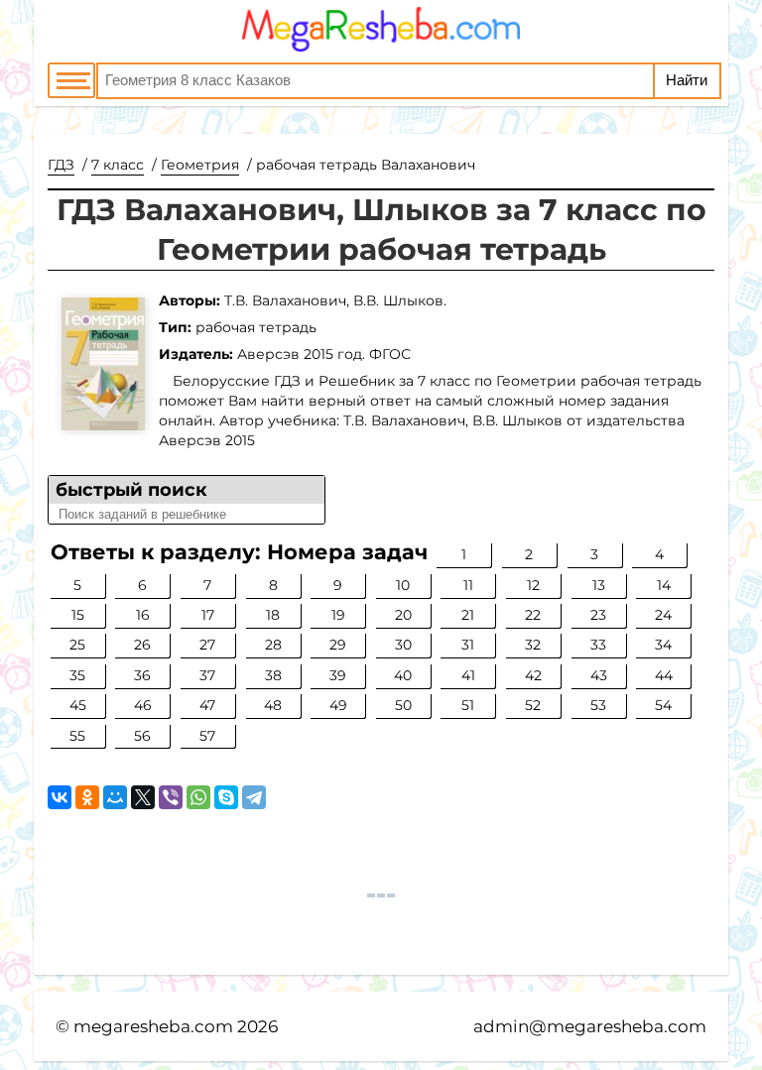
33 (598, 645)
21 (467, 615)
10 (403, 585)
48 (273, 705)
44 (664, 675)
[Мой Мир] (115, 797)
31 (467, 645)
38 (273, 675)
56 (142, 736)
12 (533, 585)
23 (598, 615)
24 (663, 615)
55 (77, 736)
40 (403, 675)
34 (663, 645)
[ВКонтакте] (59, 797)
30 (403, 645)
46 (143, 705)
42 (533, 675)
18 (273, 615)
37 (207, 675)
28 (273, 645)
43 (598, 675)
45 (77, 705)
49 (338, 705)
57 (207, 736)
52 (533, 705)
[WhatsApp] (198, 797)
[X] (143, 797)
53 (598, 705)
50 (403, 705)
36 (142, 675)
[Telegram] (254, 797)
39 (337, 675)
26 (142, 645)
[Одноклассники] (87, 797)
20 (403, 615)
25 (77, 645)
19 (338, 615)
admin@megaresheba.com (589, 1026)
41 (468, 675)
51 (467, 705)
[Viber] (171, 797)
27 (207, 645)
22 (533, 615)
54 (663, 705)
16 (143, 615)
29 (337, 645)
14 (664, 585)
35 (77, 675)
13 (598, 585)
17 (207, 615)
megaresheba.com (153, 1026)
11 (468, 585)
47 (207, 705)
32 (533, 645)
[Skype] (226, 797)
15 (77, 615)
